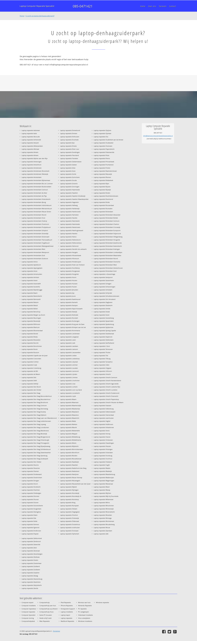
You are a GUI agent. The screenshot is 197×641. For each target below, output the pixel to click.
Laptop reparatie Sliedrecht (103, 305)
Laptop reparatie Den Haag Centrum (34, 405)
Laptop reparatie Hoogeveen (70, 271)
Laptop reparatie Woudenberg (104, 524)
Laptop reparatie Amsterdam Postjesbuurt (36, 227)
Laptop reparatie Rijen (101, 184)
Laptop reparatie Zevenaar (31, 551)
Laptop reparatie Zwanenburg (32, 579)
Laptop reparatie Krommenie (70, 331)
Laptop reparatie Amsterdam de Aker (34, 193)
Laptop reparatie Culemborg (31, 368)
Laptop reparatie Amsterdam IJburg (34, 202)
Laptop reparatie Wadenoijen (104, 478)
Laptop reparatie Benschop (31, 312)
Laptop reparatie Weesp (102, 490)
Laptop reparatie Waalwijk (103, 471)
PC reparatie (82, 609)
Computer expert (27, 602)
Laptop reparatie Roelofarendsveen (106, 196)
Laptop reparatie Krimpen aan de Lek (73, 327)
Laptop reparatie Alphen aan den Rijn (35, 158)
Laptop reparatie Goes (67, 171)
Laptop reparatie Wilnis (102, 502)
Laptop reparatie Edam (29, 515)
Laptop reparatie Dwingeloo (31, 512)
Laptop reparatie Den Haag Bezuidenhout (36, 399)
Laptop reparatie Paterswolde (104, 152)
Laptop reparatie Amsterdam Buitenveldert (36, 187)
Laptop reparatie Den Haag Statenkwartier (36, 453)
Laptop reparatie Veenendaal (104, 415)
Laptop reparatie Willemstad (103, 499)
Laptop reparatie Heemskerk (70, 221)
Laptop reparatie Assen (30, 280)
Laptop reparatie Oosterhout (70, 524)
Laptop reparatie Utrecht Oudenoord (106, 393)
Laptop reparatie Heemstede (70, 224)
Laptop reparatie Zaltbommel (32, 538)
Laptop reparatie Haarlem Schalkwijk (72, 196)
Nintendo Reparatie (85, 606)
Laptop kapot (65, 615)
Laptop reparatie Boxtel (30, 334)
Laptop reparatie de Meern (31, 374)
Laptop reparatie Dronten (30, 496)
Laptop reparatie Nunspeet (69, 506)
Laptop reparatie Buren (30, 349)
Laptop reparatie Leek (67, 343)
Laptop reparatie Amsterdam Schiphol (35, 230)
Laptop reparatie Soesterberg (104, 318)
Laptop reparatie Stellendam (103, 340)
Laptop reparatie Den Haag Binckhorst (35, 402)
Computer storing (28, 618)
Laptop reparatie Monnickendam (71, 449)
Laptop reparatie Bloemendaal (32, 331)
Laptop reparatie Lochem (68, 387)
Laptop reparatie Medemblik (70, 431)
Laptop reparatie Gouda (68, 180)
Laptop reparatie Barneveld (31, 299)
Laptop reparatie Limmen (69, 377)
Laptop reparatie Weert (102, 487)
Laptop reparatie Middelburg (70, 437)
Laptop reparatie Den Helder (31, 462)
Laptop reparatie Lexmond (69, 371)
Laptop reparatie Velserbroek (104, 427)
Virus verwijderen (84, 618)
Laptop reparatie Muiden (68, 456)
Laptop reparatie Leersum (69, 349)
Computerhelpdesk (28, 621)
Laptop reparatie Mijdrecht (69, 446)
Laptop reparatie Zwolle (30, 588)
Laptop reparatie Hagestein (69, 202)
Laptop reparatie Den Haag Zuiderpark (35, 459)
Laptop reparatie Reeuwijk (103, 174)
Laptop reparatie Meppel (68, 434)
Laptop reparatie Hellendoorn (70, 240)
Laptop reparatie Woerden (103, 515)
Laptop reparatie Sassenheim (104, 280)
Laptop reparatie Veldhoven (103, 424)
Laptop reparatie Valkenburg (104, 409)
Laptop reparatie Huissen (68, 284)
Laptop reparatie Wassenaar (103, 484)
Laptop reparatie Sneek (102, 312)
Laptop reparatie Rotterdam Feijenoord (107, 234)
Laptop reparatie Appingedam (32, 268)
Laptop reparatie (66, 618)
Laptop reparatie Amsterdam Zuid (33, 255)
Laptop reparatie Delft (29, 380)
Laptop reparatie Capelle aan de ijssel (34, 356)
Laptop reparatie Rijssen (102, 187)
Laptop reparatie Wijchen (102, 493)
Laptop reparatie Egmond (30, 527)
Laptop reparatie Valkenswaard (104, 412)
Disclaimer (56, 631)
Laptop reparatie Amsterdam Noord (34, 215)
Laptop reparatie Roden (102, 193)
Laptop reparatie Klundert (69, 318)
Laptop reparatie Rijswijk (102, 190)
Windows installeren (85, 621)
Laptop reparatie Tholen (102, 352)
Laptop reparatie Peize (101, 155)
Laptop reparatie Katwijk (68, 312)
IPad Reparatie (66, 602)
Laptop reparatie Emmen (68, 133)
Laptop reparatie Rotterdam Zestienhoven (108, 268)
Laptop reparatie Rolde (102, 202)
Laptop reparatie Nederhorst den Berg (73, 468)
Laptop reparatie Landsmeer (70, 334)
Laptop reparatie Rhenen (102, 177)
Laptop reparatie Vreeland (103, 462)
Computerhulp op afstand (48, 609)
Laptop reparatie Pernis (102, 158)
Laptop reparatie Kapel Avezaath (71, 309)
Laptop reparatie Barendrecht (32, 296)
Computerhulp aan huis (47, 606)
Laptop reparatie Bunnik (30, 343)
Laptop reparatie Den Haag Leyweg (34, 424)
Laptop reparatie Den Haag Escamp (34, 412)
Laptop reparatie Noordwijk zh (70, 496)
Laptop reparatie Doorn (30, 484)
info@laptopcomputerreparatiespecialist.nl (158, 136)
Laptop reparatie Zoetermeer (31, 563)
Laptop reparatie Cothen (30, 362)
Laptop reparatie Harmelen (69, 215)
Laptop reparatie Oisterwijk (69, 518)
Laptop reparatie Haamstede (70, 190)
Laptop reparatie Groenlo (69, 184)
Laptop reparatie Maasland (69, 412)
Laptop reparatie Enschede (69, 140)
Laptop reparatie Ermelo (68, 146)
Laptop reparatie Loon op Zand (71, 390)
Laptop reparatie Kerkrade (69, 315)
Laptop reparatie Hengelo (69, 252)
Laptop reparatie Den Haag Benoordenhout (37, 396)
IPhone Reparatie (67, 606)
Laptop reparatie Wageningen (104, 481)
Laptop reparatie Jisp (67, 293)
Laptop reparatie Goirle (68, 174)
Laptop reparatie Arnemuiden (32, 274)
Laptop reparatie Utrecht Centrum (105, 377)
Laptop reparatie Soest (101, 315)
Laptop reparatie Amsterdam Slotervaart (35, 237)
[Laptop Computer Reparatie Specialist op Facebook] (164, 631)
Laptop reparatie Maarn (68, 399)
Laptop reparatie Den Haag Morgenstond (36, 437)
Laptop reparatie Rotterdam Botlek (106, 218)
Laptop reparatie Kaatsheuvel (70, 299)
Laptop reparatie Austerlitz (31, 287)
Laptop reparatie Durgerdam (31, 509)
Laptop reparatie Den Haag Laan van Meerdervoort (39, 418)
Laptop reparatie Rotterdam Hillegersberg (108, 237)
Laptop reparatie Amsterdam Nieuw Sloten (36, 212)
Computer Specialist (28, 615)
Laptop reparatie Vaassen (102, 405)
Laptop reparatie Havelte (68, 218)
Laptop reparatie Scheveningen (104, 287)
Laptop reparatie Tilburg (102, 359)
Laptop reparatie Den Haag (31, 393)
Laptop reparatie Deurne (30, 465)
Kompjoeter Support (68, 609)
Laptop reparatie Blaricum (31, 327)
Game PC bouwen (45, 615)
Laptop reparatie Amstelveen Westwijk (35, 174)
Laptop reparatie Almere (30, 155)
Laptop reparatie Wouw (102, 527)
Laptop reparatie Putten (102, 168)
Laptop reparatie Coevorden (31, 359)
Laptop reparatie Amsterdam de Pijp (34, 196)
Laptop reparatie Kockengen (70, 321)
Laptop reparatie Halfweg (69, 205)
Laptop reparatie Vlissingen (103, 449)
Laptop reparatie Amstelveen (32, 168)
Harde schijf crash (45, 618)
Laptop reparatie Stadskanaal (104, 334)
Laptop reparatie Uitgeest (102, 368)
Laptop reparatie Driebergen (31, 493)
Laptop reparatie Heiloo (68, 237)
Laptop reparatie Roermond (103, 199)
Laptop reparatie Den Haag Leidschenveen (36, 421)
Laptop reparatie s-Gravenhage (104, 274)
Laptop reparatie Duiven (30, 502)
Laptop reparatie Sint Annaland (104, 299)
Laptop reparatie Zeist (29, 548)
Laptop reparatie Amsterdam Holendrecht (36, 199)
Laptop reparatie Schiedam (103, 290)
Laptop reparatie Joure (68, 296)
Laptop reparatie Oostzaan (69, 531)
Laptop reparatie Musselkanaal (70, 459)
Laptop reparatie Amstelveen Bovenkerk (35, 171)
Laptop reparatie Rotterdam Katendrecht (108, 246)
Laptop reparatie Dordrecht (31, 487)
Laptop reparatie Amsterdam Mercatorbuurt (37, 209)
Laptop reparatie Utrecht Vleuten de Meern (108, 402)
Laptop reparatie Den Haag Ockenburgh (35, 440)
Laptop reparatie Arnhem (30, 277)
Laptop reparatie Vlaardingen (104, 443)
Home (22, 16)
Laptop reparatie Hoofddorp (70, 268)
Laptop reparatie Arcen (29, 271)
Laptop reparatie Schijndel (103, 293)
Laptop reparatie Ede (29, 518)
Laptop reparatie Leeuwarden (70, 352)
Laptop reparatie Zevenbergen (32, 554)
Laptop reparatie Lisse (67, 384)
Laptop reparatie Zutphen (30, 573)
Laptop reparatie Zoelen (30, 560)
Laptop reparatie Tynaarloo (103, 362)
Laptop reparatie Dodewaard (32, 474)
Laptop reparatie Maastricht (69, 418)
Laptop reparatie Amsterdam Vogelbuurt (36, 243)
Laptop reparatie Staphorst (103, 337)
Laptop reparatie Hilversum (69, 258)
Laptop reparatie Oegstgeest (70, 512)
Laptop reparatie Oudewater (103, 143)
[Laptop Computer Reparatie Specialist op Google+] (175, 631)
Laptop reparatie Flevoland (69, 155)
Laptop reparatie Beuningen (31, 318)
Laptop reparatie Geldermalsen (70, 162)
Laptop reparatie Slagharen (103, 302)
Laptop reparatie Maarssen (69, 402)
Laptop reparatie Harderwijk (69, 209)
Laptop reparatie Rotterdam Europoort (107, 230)
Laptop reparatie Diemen (30, 471)
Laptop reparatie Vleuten (102, 446)
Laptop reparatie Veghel (102, 421)
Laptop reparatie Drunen (30, 499)
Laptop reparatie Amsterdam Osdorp (34, 221)
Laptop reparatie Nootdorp (69, 499)
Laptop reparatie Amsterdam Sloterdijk (35, 234)
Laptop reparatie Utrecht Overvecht (106, 396)
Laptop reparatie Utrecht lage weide (106, 384)
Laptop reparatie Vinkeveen (103, 440)
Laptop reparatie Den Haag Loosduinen (35, 427)
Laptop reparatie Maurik (68, 427)
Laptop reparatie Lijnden (68, 374)
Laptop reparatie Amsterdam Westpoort (35, 252)
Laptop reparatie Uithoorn (103, 371)
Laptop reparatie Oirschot (69, 515)
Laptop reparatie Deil (29, 377)
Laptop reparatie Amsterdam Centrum (35, 190)
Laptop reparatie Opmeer (102, 133)
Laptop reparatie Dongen (30, 481)
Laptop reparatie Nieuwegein (70, 481)
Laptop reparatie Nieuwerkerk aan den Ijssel (75, 484)
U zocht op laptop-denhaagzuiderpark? (40, 16)
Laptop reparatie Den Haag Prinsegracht (35, 443)
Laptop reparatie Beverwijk (31, 321)
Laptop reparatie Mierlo (68, 443)
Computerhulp (44, 602)
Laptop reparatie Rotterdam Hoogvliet (107, 240)
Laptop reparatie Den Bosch (31, 387)
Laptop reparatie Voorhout (103, 459)
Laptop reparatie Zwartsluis (31, 582)
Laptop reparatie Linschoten (70, 380)
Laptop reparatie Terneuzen (103, 349)
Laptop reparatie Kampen (69, 305)
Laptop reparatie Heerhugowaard (71, 230)
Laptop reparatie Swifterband (104, 343)
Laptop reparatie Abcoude (31, 137)
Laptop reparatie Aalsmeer (31, 130)
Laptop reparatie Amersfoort (31, 165)
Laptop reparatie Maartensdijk (70, 405)
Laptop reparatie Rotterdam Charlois (106, 224)
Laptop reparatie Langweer (69, 337)
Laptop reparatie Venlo (102, 431)
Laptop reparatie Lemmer (69, 365)
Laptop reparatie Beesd (30, 305)
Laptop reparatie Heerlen (68, 234)
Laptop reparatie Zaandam (103, 531)
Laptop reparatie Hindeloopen (70, 262)
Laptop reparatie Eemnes (30, 524)
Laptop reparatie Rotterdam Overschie (107, 262)
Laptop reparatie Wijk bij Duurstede (106, 496)
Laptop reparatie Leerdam (69, 346)
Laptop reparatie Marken (68, 424)
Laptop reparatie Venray (102, 434)
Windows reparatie (102, 602)
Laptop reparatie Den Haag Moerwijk (34, 434)
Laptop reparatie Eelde (29, 521)
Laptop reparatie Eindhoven (31, 531)
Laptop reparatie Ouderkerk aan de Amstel (108, 140)
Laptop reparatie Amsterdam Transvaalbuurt (37, 240)
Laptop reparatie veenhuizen (104, 418)
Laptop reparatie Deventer (31, 468)
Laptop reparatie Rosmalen (103, 209)
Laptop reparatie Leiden (68, 356)
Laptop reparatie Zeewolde (31, 544)
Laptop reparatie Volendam (103, 453)
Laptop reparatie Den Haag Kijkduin (34, 415)
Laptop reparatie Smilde (102, 309)
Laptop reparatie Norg (67, 502)
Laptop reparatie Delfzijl (30, 384)
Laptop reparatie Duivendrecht (32, 506)
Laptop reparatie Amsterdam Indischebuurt (36, 205)
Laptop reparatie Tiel (101, 356)
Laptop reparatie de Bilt (30, 371)
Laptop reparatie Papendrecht (104, 149)
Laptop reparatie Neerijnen (69, 474)
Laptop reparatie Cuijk (29, 365)
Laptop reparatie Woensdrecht (104, 512)
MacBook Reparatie (67, 621)
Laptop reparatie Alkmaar (30, 149)
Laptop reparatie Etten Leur (69, 149)
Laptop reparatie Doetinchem (32, 478)
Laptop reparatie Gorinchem (70, 177)
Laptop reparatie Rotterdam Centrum (106, 221)
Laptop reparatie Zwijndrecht (32, 585)
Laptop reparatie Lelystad (69, 362)
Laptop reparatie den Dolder (31, 390)
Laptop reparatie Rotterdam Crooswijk (107, 227)
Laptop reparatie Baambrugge (32, 290)
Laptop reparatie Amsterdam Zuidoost (35, 258)
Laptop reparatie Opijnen (102, 130)
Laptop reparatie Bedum (30, 302)
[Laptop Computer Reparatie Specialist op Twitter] (170, 631)
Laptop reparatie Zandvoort (31, 541)
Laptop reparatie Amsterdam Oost (33, 218)
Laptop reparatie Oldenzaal (69, 521)
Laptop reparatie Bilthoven (31, 324)
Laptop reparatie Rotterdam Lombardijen (108, 252)
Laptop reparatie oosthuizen (70, 527)
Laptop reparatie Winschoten (104, 506)
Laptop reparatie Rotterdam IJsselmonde (108, 243)
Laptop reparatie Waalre (102, 468)
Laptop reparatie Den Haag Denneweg (35, 409)
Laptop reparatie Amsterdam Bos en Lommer (37, 184)
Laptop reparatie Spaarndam (104, 321)
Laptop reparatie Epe (67, 143)
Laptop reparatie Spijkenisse (103, 327)
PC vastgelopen (83, 612)
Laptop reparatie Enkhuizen (69, 137)
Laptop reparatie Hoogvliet (69, 274)
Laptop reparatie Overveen (103, 146)
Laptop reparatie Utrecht (102, 374)
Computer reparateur (29, 609)
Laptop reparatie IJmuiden (69, 290)
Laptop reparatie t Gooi (102, 346)
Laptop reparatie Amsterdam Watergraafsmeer (37, 246)
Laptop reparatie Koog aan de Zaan (72, 324)
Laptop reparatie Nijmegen (69, 490)
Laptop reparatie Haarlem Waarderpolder (74, 199)
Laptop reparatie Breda (30, 337)
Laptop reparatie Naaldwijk (69, 462)
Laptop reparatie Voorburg (103, 456)
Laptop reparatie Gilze (67, 168)
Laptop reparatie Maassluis (69, 415)
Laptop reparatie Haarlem (69, 193)
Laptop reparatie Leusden (69, 368)
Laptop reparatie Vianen (102, 437)
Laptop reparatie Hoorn (68, 277)
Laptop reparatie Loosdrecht (70, 393)
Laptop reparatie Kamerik (69, 302)
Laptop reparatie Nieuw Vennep (71, 478)
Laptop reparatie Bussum (30, 352)
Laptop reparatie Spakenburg (104, 324)
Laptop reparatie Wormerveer (104, 521)
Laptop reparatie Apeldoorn (31, 265)
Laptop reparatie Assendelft (31, 284)
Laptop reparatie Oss (101, 137)
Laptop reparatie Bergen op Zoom (33, 315)
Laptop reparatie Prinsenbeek (104, 162)
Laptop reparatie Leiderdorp (70, 359)
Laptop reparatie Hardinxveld (70, 212)
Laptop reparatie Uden (101, 365)
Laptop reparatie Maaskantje (70, 409)
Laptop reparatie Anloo (30, 262)
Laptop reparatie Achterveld (31, 140)
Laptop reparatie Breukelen (31, 340)
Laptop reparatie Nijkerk (68, 487)
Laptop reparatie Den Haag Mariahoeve (35, 431)
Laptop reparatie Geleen (68, 165)
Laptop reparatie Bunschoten (32, 346)
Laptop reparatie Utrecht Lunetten (105, 390)
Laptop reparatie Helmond (69, 246)
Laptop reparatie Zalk (101, 534)
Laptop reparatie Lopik (68, 396)
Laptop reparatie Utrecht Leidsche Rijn (107, 387)
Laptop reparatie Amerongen (32, 162)
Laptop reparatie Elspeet (30, 534)
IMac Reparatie (44, 621)
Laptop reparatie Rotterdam (103, 212)
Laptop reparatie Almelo (30, 152)
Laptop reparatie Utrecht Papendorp (106, 399)
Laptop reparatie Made (68, 421)
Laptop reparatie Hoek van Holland (72, 265)
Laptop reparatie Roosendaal (104, 205)
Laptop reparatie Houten (68, 280)
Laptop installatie (67, 612)
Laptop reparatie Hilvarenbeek (70, 255)
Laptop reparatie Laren (68, 340)
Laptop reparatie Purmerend (103, 165)
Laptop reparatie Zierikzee (31, 557)
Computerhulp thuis (46, 612)
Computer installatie (29, 606)
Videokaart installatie (85, 615)
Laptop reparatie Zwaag (30, 576)
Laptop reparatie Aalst (29, 133)
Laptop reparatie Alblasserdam (32, 146)
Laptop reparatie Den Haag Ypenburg (34, 456)
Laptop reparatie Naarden (69, 465)
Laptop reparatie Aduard (30, 143)
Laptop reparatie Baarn (30, 293)
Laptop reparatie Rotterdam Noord (106, 258)
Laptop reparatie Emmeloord (70, 130)
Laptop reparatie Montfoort (69, 453)
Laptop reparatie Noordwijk (69, 493)
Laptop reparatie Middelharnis (70, 440)
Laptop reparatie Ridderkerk (103, 180)
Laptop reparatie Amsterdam (31, 177)
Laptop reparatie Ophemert (69, 534)
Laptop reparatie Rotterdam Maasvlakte (107, 255)
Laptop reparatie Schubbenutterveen (106, 296)
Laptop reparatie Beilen (30, 309)
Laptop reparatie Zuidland (31, 566)
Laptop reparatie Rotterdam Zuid (105, 271)
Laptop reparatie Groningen (69, 187)
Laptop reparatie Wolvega (102, 518)
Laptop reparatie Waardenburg (104, 474)
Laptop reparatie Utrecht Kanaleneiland (107, 380)
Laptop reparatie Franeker (69, 158)
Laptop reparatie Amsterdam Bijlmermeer (36, 180)
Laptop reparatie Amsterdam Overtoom (35, 224)
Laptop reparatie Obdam (68, 509)
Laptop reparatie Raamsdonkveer (105, 171)
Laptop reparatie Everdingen (70, 152)
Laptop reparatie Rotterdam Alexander (107, 215)
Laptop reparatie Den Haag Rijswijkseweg (36, 446)
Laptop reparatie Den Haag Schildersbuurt (36, 449)
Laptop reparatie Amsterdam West (33, 249)
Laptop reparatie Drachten (31, 490)
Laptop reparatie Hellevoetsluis (71, 243)
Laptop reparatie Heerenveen (70, 227)
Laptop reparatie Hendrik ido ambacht (73, 249)
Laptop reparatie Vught (102, 465)
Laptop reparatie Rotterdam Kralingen (107, 249)
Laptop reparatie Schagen (102, 284)
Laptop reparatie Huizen (68, 287)
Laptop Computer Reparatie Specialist (37, 6)
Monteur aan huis (84, 602)
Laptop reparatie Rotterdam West (105, 265)
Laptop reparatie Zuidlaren (31, 570)
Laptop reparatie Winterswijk (104, 509)
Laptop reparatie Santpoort (103, 277)
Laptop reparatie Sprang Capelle (105, 331)
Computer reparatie (28, 612)
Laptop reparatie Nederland (69, 471)
